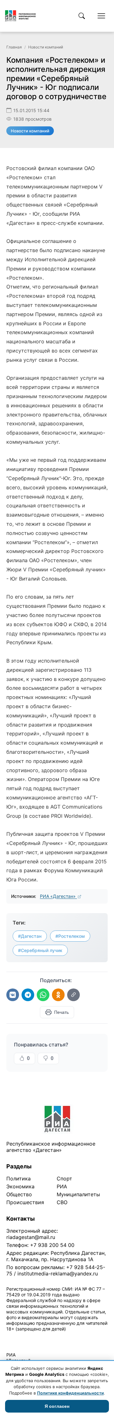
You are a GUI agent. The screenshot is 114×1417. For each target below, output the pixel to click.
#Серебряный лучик (40, 950)
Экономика (20, 1186)
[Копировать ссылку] (73, 994)
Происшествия (25, 1202)
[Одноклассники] (58, 994)
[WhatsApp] (43, 994)
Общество (19, 1194)
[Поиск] (81, 15)
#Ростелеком (70, 936)
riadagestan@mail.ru (30, 1237)
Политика (18, 1178)
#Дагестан (29, 936)
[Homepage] (20, 16)
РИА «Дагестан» (58, 896)
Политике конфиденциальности (70, 1392)
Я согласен (57, 1406)
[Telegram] (28, 994)
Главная (14, 47)
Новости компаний (45, 47)
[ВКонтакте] (12, 994)
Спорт (64, 1178)
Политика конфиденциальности (35, 1337)
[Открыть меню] (101, 15)
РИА (62, 1186)
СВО (62, 1202)
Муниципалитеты (78, 1194)
